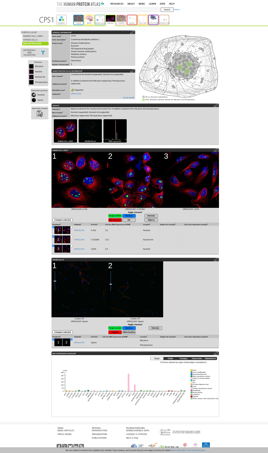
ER (129, 220)
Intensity (151, 216)
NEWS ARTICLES (66, 430)
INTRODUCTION (99, 430)
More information (179, 450)
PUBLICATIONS (99, 438)
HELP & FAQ (132, 438)
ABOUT (131, 3)
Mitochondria (129, 332)
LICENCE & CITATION (136, 434)
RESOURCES (117, 3)
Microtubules (115, 220)
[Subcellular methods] (39, 114)
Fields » (177, 10)
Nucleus (129, 216)
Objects (151, 220)
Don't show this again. (196, 450)
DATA (162, 3)
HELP (172, 3)
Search (167, 10)
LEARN (152, 3)
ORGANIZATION (99, 434)
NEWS (142, 3)
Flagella (115, 332)
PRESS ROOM (64, 434)
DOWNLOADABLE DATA (137, 430)
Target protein (115, 216)
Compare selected (62, 220)
